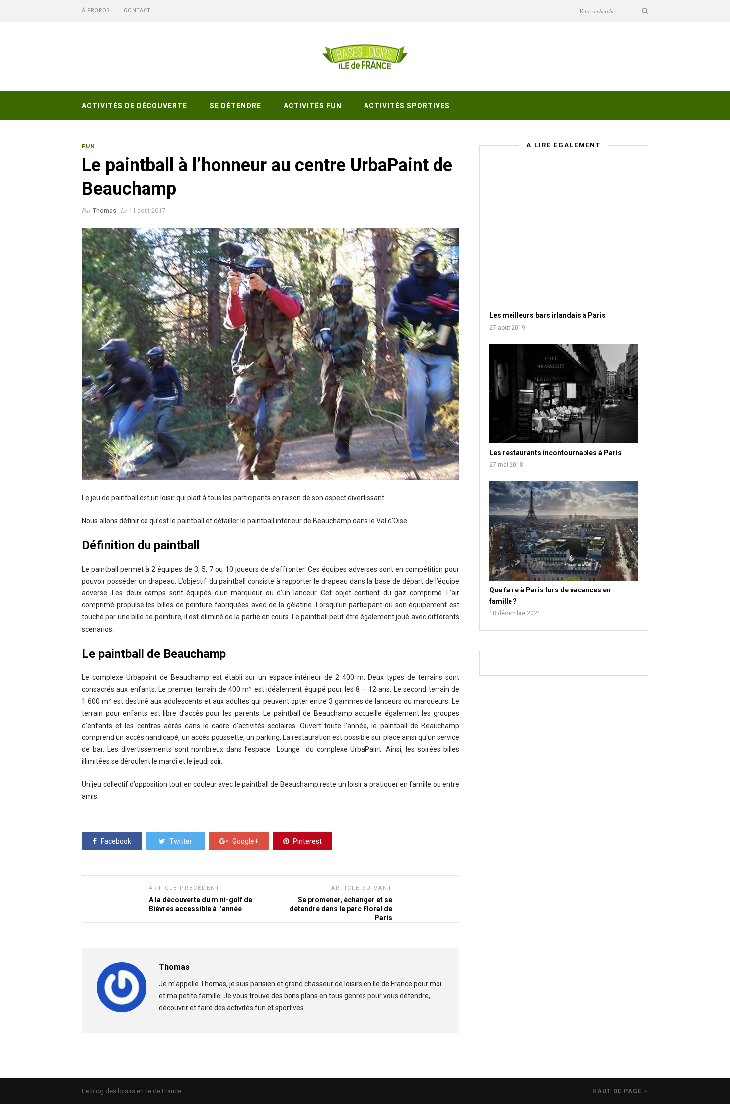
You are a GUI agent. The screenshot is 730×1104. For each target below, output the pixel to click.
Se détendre (235, 106)
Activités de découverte (134, 106)
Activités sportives (407, 106)
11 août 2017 (147, 210)
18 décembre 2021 (515, 613)
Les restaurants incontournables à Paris (555, 453)
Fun (88, 146)
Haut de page (618, 1091)
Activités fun (313, 106)
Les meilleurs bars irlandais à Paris (547, 315)
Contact (137, 10)
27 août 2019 (507, 327)
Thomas (104, 210)
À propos (96, 10)
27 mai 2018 (506, 464)
